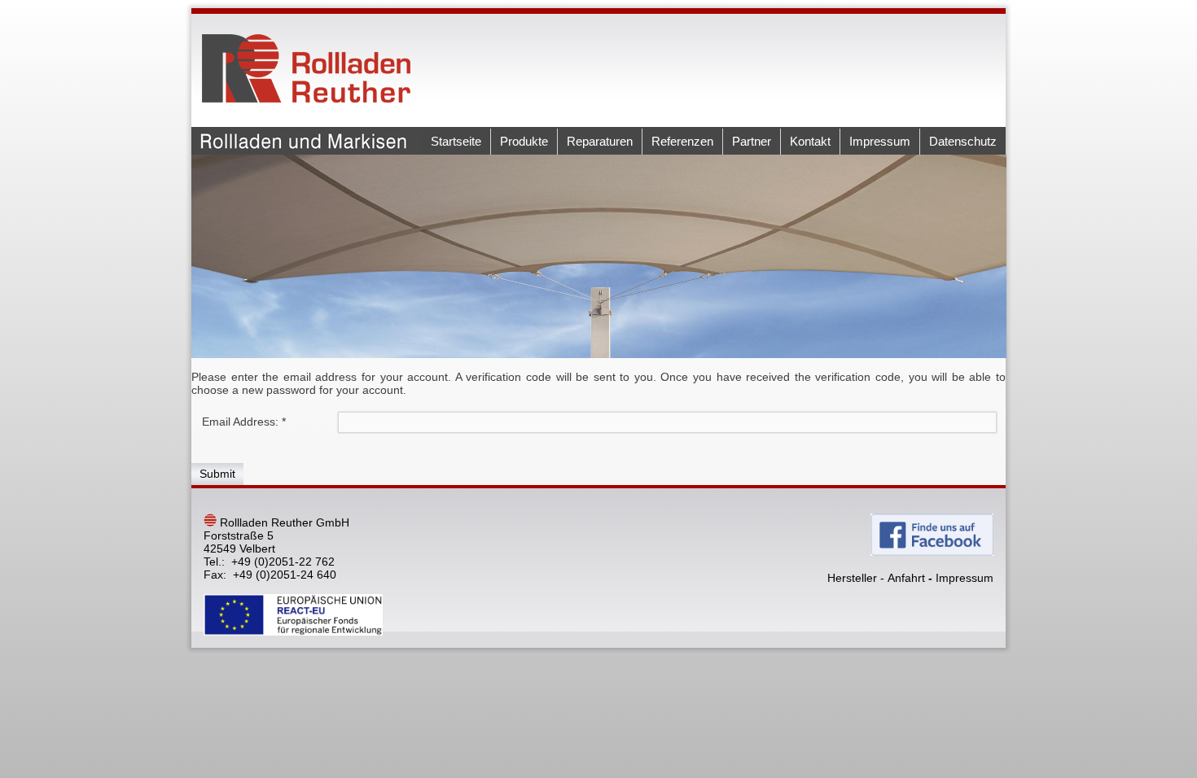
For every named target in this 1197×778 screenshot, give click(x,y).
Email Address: (244, 421)
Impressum (879, 141)
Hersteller (852, 577)
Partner (751, 141)
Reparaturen (600, 141)
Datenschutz (963, 141)
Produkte (524, 141)
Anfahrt (906, 577)
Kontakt (810, 141)
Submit (217, 473)
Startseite (456, 141)
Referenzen (682, 141)
